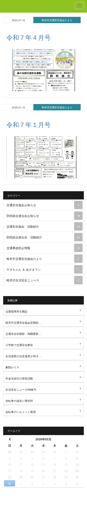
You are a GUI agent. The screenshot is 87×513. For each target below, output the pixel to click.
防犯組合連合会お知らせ (43, 216)
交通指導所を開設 (16, 311)
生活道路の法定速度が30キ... (23, 356)
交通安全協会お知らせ (43, 205)
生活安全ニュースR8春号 (20, 389)
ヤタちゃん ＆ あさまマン (43, 269)
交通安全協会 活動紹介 (43, 226)
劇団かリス (12, 367)
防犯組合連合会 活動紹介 (43, 237)
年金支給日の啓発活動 (19, 378)
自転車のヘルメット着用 (20, 412)
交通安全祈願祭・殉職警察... (23, 334)
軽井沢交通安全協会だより (57, 20)
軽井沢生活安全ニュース (43, 280)
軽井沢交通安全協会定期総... (23, 323)
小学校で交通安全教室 (19, 345)
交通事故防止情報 (43, 248)
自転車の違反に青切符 (19, 401)
